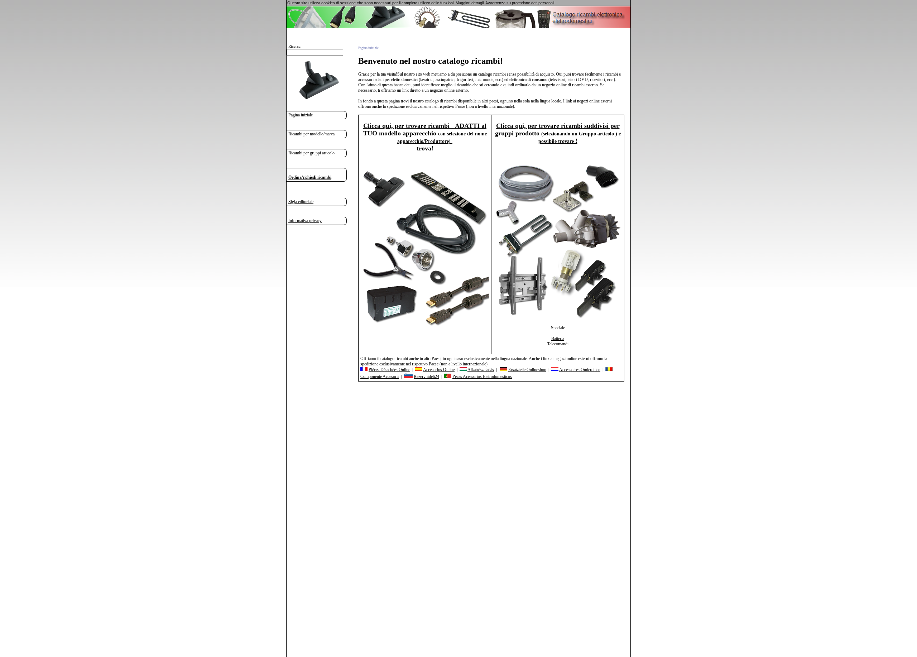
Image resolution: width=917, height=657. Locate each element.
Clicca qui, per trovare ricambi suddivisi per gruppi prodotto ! (558, 133)
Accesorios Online (439, 369)
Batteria (557, 338)
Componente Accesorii (379, 376)
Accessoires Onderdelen (579, 369)
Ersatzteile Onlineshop (527, 369)
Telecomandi (557, 343)
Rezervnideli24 (426, 376)
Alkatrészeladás (480, 369)
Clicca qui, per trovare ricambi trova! (425, 137)
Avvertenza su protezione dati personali (519, 3)
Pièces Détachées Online (389, 369)
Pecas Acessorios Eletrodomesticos (482, 376)
